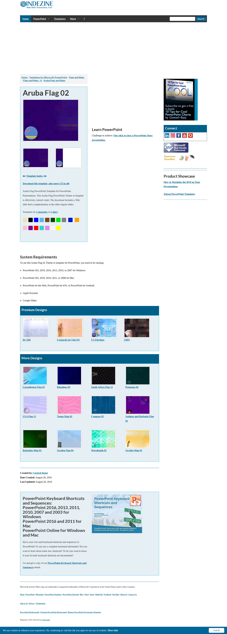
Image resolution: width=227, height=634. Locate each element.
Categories (41, 212)
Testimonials (40, 603)
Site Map (115, 594)
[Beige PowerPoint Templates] (25, 219)
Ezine (92, 594)
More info (113, 630)
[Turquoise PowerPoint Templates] (42, 227)
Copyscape (46, 620)
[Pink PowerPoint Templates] (25, 227)
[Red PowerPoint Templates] (36, 227)
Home (22, 594)
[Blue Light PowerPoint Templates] (42, 219)
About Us (123, 594)
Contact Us (132, 594)
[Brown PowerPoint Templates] (47, 219)
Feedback (107, 594)
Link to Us (24, 603)
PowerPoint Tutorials (71, 594)
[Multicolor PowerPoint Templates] (70, 219)
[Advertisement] (112, 48)
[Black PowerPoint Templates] (30, 219)
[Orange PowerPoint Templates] (77, 219)
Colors (54, 212)
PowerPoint (30, 594)
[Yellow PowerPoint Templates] (58, 227)
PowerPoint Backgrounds (29, 612)
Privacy (32, 603)
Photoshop (40, 594)
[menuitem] (25, 18)
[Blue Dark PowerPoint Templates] (36, 219)
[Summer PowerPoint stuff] (179, 157)
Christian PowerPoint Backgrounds (53, 612)
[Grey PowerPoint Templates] (64, 219)
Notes (87, 594)
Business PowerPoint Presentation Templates (84, 612)
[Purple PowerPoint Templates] (30, 227)
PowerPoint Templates (53, 594)
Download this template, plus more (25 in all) (46, 183)
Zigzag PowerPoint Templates (179, 194)
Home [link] (25, 18)
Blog (81, 594)
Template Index (34, 176)
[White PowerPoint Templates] (53, 227)
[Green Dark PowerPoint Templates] (53, 219)
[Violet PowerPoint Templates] (47, 227)
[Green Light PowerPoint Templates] (58, 219)
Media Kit (99, 594)
